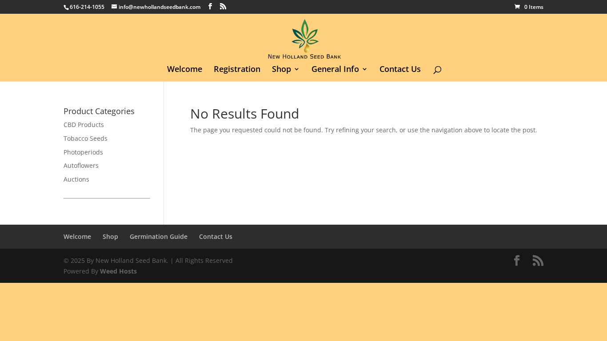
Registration (237, 70)
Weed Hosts (118, 271)
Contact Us (400, 70)
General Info (335, 70)
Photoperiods (83, 152)
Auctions (76, 179)
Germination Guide (159, 236)
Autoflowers (81, 165)
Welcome (184, 70)
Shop (281, 70)
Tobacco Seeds (86, 138)
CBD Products (84, 124)
